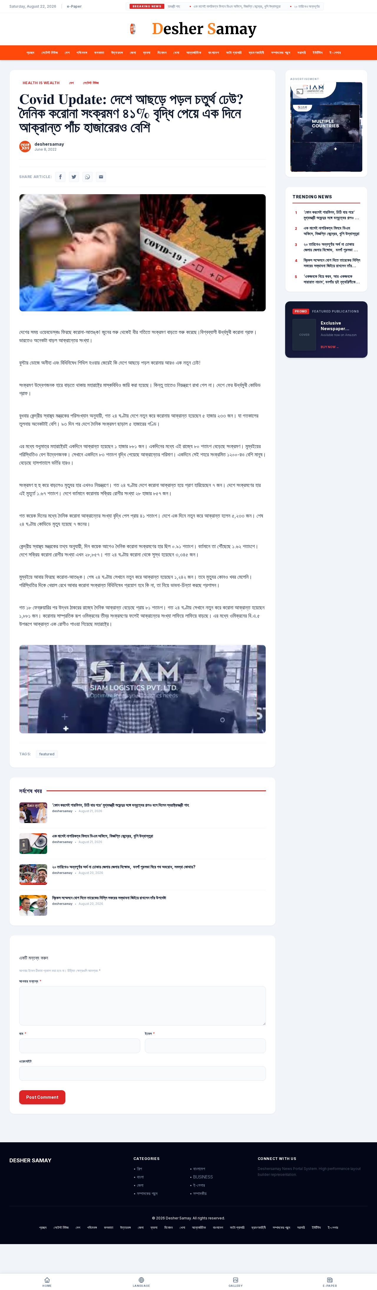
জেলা (133, 52)
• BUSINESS (201, 1176)
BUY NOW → (330, 347)
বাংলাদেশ (213, 52)
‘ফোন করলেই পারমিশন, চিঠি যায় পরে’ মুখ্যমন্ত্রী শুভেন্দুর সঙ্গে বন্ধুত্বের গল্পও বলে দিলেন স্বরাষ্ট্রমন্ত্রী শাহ (120, 804)
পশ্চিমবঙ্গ (82, 52)
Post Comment (42, 1097)
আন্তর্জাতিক (193, 52)
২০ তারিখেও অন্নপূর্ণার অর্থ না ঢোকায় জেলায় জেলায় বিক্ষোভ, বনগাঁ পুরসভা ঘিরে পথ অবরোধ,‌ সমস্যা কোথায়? (124, 866)
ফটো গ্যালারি (234, 52)
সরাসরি (301, 52)
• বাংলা (138, 1176)
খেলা (176, 52)
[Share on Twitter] (74, 177)
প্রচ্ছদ (30, 52)
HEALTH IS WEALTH (41, 83)
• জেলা (138, 1185)
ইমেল (150, 1033)
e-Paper (74, 6)
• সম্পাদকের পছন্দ (145, 1193)
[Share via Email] (101, 177)
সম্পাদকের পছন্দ (280, 52)
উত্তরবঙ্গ (117, 52)
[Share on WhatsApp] (87, 177)
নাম (23, 1033)
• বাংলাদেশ (197, 1168)
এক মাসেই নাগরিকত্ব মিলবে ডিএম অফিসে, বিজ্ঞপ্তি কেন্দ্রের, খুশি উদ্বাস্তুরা (208, 6)
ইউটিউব (318, 52)
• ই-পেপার (197, 1185)
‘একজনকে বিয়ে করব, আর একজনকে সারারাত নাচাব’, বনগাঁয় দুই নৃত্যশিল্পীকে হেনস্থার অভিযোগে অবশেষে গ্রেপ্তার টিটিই (329, 279)
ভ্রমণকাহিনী (256, 52)
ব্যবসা (147, 52)
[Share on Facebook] (60, 177)
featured (46, 754)
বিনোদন (162, 52)
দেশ (67, 52)
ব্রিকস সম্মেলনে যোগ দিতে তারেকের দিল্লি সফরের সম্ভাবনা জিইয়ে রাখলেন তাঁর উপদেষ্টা (109, 897)
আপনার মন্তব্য (30, 981)
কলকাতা (99, 52)
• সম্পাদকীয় (198, 1193)
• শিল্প (137, 1168)
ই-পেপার (335, 52)
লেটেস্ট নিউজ (50, 52)
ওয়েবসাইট (25, 1061)
